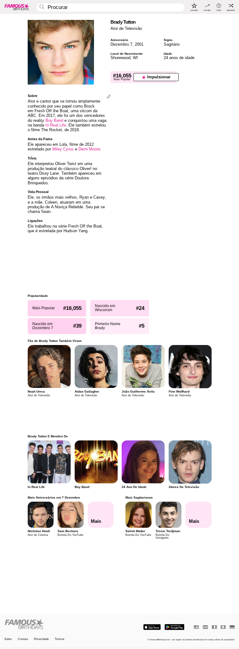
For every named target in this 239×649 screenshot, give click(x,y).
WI (135, 57)
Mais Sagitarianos (139, 497)
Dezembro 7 (121, 44)
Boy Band (54, 120)
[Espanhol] (205, 627)
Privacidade (41, 639)
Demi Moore (89, 149)
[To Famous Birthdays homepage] (17, 7)
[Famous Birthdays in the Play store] (174, 627)
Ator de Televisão (126, 28)
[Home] (61, 624)
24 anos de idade (179, 57)
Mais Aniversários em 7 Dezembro (54, 497)
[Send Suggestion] (108, 97)
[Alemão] (232, 627)
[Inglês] (196, 627)
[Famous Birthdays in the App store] (152, 627)
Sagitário (172, 44)
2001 (139, 44)
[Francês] (214, 627)
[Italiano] (223, 627)
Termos (59, 639)
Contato (23, 639)
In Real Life (55, 125)
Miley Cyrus (63, 149)
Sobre (8, 639)
